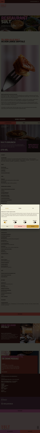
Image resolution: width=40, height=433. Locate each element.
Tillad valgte (20, 226)
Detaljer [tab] (20, 208)
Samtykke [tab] (7, 208)
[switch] (15, 222)
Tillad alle (32, 226)
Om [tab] (33, 208)
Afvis (7, 226)
